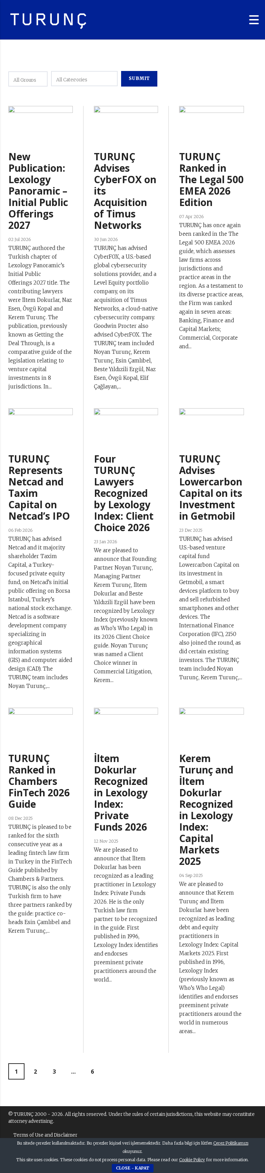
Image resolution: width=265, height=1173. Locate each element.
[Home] (48, 19)
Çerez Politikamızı (230, 1143)
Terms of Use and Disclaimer (45, 1135)
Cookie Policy (192, 1159)
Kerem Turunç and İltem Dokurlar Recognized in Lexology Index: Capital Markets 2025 (206, 810)
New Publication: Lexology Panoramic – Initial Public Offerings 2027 (38, 191)
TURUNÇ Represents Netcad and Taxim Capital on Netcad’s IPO (39, 487)
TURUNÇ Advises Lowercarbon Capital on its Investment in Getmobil (210, 487)
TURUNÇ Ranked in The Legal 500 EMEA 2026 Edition (211, 179)
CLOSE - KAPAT (132, 1168)
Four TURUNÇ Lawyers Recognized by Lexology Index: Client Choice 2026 (124, 493)
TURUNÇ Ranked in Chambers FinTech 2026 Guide (39, 781)
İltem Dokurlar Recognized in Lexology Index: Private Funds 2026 (121, 792)
